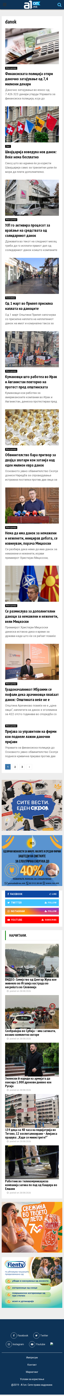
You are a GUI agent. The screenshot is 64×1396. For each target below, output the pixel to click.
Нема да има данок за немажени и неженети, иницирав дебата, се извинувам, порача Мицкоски (31, 538)
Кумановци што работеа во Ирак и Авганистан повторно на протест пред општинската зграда (31, 384)
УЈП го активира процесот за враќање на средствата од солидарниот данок (27, 230)
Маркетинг (32, 1372)
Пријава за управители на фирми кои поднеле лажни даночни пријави (30, 736)
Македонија (11, 68)
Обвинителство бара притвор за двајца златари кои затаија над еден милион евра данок (30, 460)
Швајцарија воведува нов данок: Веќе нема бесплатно (31, 154)
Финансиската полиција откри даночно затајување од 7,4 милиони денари (29, 79)
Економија (10, 298)
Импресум (32, 1357)
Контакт (32, 1364)
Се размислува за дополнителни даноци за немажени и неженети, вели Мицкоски (31, 616)
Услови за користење (32, 1379)
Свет (8, 146)
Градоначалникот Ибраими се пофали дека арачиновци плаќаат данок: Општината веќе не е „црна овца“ (32, 697)
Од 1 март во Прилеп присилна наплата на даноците (29, 306)
